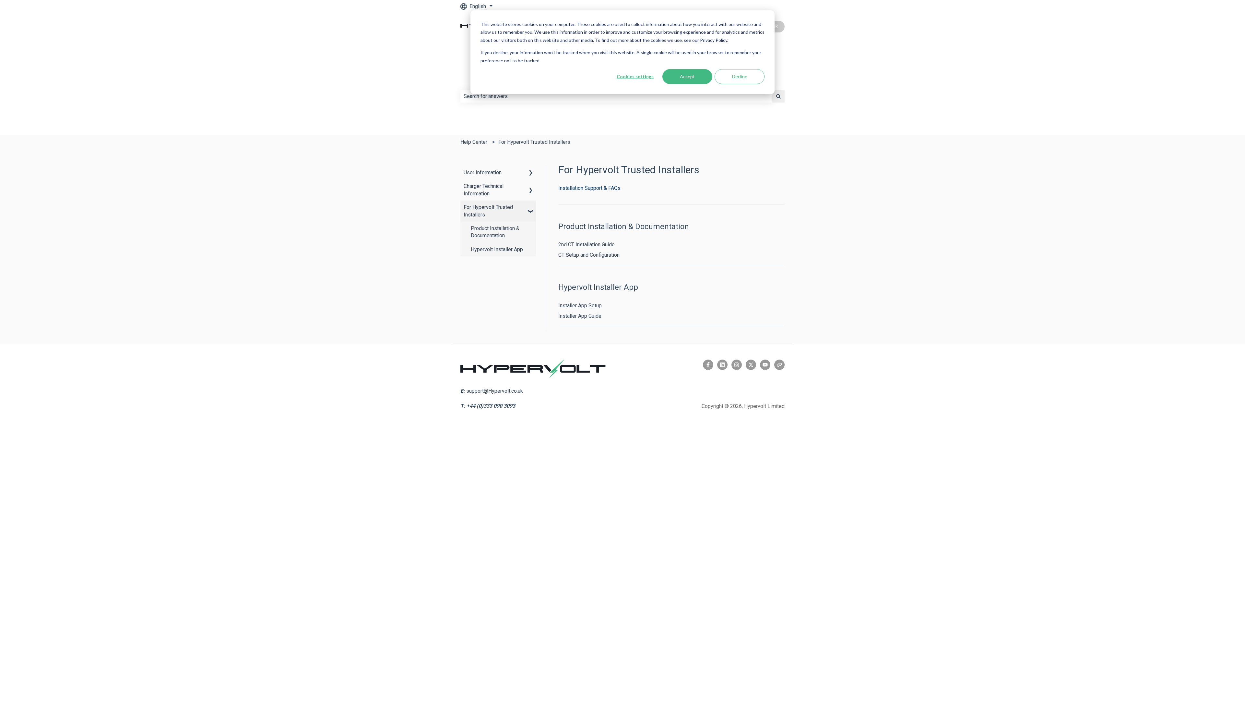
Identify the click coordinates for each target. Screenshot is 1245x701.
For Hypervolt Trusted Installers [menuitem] (488, 210)
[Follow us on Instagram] (736, 365)
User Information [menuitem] (483, 172)
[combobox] (616, 96)
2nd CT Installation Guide (586, 244)
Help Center (473, 142)
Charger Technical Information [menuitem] (484, 189)
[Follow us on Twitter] (751, 365)
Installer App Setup (580, 305)
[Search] (778, 96)
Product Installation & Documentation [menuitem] (495, 232)
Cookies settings (635, 76)
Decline (739, 76)
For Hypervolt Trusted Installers (534, 142)
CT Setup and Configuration (589, 255)
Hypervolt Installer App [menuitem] (497, 249)
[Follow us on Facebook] (708, 365)
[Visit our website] (779, 365)
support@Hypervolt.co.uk (494, 391)
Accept (687, 76)
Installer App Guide (579, 316)
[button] (531, 173)
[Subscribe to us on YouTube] (765, 365)
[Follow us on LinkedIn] (722, 365)
